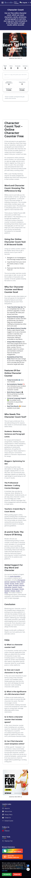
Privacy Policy (8, 814)
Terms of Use (8, 811)
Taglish (10, 585)
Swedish (7, 591)
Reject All (17, 874)
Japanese (13, 582)
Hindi (6, 593)
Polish (18, 582)
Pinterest (7, 830)
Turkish (6, 583)
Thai (5, 585)
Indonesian (7, 587)
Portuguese (21, 580)
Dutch (21, 583)
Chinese (12, 591)
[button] (22, 2)
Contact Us (8, 817)
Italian (23, 582)
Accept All (7, 874)
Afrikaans (16, 585)
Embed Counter (9, 820)
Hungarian (7, 589)
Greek (18, 591)
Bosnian (21, 585)
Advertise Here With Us (15, 58)
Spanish (14, 587)
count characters (15, 576)
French (20, 587)
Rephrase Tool (8, 841)
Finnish (21, 589)
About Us (7, 808)
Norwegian (15, 589)
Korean (12, 583)
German (7, 582)
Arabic (17, 583)
